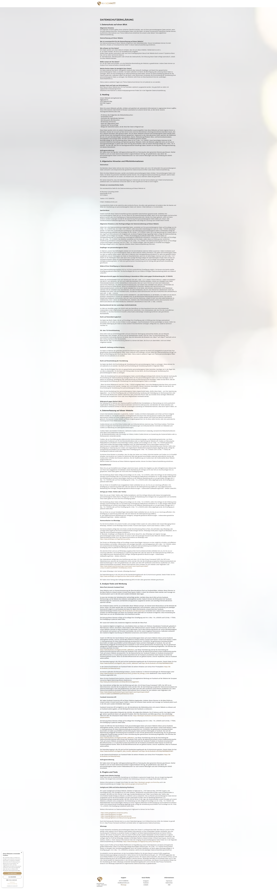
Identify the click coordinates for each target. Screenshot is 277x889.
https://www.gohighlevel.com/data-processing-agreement (118, 818)
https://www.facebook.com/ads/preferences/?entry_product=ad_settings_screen (124, 673)
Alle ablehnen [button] (12, 877)
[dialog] (12, 869)
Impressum (12, 882)
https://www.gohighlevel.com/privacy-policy (114, 813)
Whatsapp (123, 885)
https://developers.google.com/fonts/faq (146, 782)
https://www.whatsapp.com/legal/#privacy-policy (115, 539)
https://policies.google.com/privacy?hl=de (134, 784)
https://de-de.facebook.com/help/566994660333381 (157, 663)
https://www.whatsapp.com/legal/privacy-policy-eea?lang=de (141, 841)
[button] (12, 880)
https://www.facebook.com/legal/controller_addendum (117, 650)
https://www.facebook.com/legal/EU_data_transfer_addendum (119, 663)
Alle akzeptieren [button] (12, 873)
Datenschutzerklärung (12, 883)
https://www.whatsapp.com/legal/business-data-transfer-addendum (121, 576)
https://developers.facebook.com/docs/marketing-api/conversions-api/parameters (137, 716)
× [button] (21, 852)
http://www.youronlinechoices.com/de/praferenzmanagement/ (119, 682)
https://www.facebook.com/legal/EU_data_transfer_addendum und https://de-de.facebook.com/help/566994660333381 (136, 751)
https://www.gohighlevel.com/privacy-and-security (116, 816)
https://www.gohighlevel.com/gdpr (111, 814)
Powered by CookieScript (12, 886)
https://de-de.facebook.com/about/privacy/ (131, 611)
